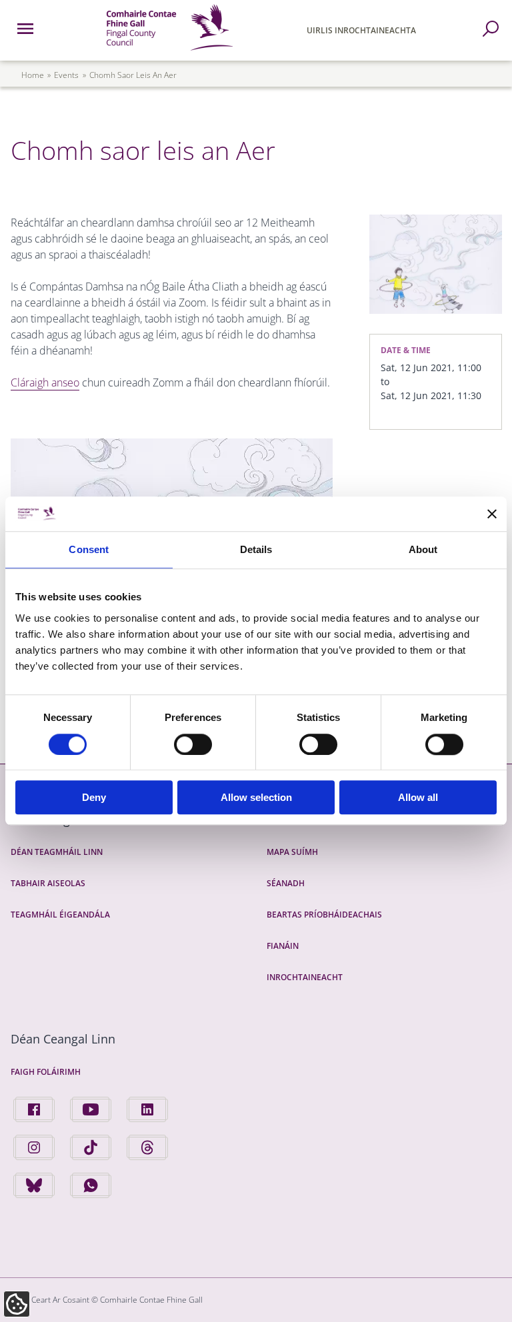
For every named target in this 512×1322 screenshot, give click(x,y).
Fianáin (283, 946)
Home (32, 75)
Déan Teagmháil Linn (57, 852)
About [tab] (423, 550)
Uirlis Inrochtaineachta (361, 30)
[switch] (193, 744)
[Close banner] (492, 513)
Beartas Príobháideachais (324, 914)
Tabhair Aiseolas (48, 883)
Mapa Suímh (292, 852)
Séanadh (286, 883)
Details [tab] (256, 550)
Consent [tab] (89, 550)
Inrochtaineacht (305, 977)
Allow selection (256, 797)
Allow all (418, 797)
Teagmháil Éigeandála (60, 914)
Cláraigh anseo (45, 382)
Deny (94, 797)
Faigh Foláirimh (46, 1071)
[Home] (169, 52)
